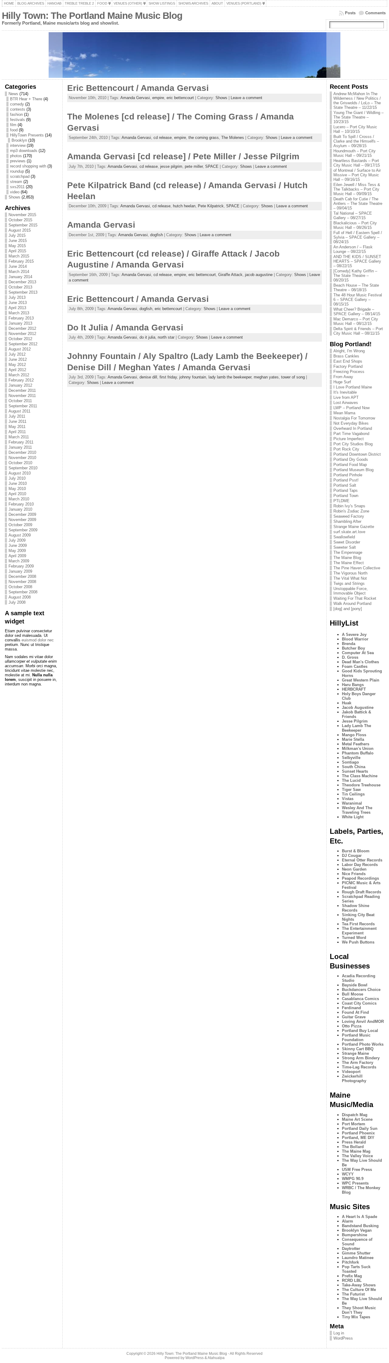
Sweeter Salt (344, 547)
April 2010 (17, 494)
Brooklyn (19, 140)
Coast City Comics (359, 1003)
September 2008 (23, 592)
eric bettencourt (180, 97)
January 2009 (20, 571)
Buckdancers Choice (361, 989)
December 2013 (22, 282)
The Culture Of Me (359, 1289)
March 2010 (19, 499)
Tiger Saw (351, 789)
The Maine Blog (347, 557)
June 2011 (17, 421)
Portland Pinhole (347, 475)
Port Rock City (346, 449)
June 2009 (18, 545)
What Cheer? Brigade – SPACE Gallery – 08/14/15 (356, 311)
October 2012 (20, 338)
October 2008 (20, 587)
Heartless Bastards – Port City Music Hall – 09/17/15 (356, 162)
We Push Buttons (358, 942)
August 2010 (20, 473)
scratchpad (19, 176)
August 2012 (20, 349)
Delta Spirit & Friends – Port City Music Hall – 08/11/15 (358, 331)
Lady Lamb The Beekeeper (356, 728)
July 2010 (17, 478)
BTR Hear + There (26, 99)
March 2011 (19, 437)
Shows (14, 197)
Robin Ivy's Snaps (349, 506)
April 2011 (17, 432)
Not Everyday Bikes (351, 423)
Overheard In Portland (352, 428)
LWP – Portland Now (351, 407)
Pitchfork (350, 1262)
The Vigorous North (350, 573)
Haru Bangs (353, 684)
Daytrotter (351, 1248)
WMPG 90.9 (352, 1178)
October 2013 (20, 287)
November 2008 (22, 581)
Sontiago (350, 762)
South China (353, 766)
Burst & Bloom (356, 851)
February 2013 (21, 318)
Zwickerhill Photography (354, 1078)
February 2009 (21, 566)
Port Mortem (353, 1124)
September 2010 (23, 468)
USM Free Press (357, 1169)
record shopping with (28, 166)
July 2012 (17, 354)
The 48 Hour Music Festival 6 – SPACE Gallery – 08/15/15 (357, 299)
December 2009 (22, 514)
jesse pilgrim (171, 166)
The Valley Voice (357, 1156)
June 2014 (18, 266)
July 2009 (17, 540)
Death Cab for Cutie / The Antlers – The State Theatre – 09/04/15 (357, 203)
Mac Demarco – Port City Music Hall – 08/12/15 (355, 321)
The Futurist (353, 1294)
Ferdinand (351, 1008)
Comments (375, 13)
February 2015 (21, 261)
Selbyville (351, 757)
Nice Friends (354, 873)
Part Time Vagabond (351, 433)
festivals (17, 119)
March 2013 (19, 313)
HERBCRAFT (354, 689)
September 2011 (23, 406)
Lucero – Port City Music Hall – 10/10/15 (355, 129)
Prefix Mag (352, 1276)
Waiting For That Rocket (354, 598)
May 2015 (17, 245)
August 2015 (20, 230)
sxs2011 (17, 187)
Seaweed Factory (348, 516)
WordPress (343, 1338)
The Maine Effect (348, 563)
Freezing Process (348, 371)
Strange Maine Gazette (353, 526)
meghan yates (266, 377)
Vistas (347, 798)
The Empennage (347, 552)
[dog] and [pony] (347, 608)
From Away (343, 376)
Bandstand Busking (360, 1225)
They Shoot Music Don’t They (359, 1310)
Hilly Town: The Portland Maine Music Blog (92, 15)
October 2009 (20, 525)
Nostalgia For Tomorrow (354, 418)
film (13, 124)
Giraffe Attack (230, 274)
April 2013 (17, 307)
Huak (346, 703)
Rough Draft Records (361, 892)
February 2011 (21, 442)
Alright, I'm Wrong (349, 351)
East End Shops (347, 361)
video (14, 192)
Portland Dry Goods (350, 459)
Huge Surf (342, 382)
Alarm (347, 1221)
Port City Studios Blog (353, 444)
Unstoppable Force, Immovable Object (350, 590)
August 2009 (20, 535)
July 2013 (17, 297)
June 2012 (18, 359)
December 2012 (22, 328)
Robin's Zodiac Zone (351, 511)
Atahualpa (216, 1358)
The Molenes (232, 137)
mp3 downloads (23, 150)
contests (17, 109)
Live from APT (346, 397)
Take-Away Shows (359, 1285)
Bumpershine (354, 1235)
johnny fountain (192, 377)
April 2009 (17, 556)
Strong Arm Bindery (361, 1058)
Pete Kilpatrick (211, 206)
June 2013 (18, 302)
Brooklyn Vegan (357, 1230)
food (14, 130)
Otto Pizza (351, 1026)
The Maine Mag (356, 1151)
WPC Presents (355, 1183)
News (13, 93)
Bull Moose (352, 994)
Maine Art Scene (357, 1119)
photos (16, 156)
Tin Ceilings (353, 794)
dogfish (156, 235)
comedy (17, 104)
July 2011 (17, 416)
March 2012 (19, 375)
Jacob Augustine (358, 707)
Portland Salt (344, 485)
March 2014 (19, 271)
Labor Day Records (360, 864)
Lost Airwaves (345, 402)
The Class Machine (359, 776)
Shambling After (347, 521)
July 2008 (17, 602)
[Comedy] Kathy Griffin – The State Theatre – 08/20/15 (355, 275)
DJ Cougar (352, 855)
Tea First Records (358, 924)
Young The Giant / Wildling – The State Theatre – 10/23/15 (358, 117)
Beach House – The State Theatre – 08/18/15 (356, 287)
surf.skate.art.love (349, 532)
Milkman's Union (358, 748)
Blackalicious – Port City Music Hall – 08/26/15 (355, 225)
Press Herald (354, 1142)
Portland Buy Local (360, 1030)
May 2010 (17, 488)
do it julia (147, 337)
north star (166, 337)
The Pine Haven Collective (356, 568)
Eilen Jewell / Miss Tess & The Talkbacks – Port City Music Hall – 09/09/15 (356, 189)
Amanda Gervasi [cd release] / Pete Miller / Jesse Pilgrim (183, 156)
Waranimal (352, 803)
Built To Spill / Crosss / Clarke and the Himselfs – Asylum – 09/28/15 (356, 141)
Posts (350, 13)
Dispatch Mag (354, 1115)
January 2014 (20, 276)
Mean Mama (344, 413)
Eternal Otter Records (362, 860)
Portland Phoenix (358, 1133)
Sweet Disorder (346, 542)
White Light (352, 817)
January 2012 (20, 385)
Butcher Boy (353, 648)
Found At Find (355, 1012)
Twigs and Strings (349, 583)
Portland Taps (345, 490)
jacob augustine (259, 274)
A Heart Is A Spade (359, 1216)
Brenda (348, 643)
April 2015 (17, 251)
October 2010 (20, 463)
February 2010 (21, 504)
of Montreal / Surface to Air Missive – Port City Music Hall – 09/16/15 (357, 175)
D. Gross (350, 657)
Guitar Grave (354, 1017)
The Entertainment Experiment (359, 930)
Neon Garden (354, 869)
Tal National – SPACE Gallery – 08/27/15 (352, 215)
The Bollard (353, 1146)
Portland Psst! (346, 480)
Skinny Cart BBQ (358, 1049)
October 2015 (20, 220)
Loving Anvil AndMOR (363, 1021)
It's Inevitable (345, 392)
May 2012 (17, 364)
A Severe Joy (354, 634)
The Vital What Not (350, 578)
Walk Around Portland (352, 603)
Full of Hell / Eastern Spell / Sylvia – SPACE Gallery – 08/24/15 (357, 237)
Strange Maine (355, 1053)
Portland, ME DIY (358, 1137)
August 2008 (20, 597)
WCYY (348, 1174)
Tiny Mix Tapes (356, 1317)
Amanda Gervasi (135, 97)
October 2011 (20, 401)
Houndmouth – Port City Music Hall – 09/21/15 (354, 153)
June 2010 (18, 483)
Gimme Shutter (356, 1253)
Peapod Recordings (360, 878)
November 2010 (22, 457)
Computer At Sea (358, 652)
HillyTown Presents (27, 135)
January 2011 (20, 447)
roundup (17, 171)
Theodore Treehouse (361, 785)
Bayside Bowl (354, 985)
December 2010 (22, 452)
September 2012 (23, 344)
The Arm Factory (357, 1062)
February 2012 (21, 380)
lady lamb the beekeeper (229, 377)
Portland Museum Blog (353, 470)
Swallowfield (344, 537)
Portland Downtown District (357, 454)
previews (18, 161)
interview (18, 145)
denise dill (148, 377)
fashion (16, 114)
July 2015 (17, 235)
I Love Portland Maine (352, 387)
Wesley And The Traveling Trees (357, 810)
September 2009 (23, 530)
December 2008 (22, 576)
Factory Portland (348, 366)
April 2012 (17, 369)
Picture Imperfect (348, 439)
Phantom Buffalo (358, 753)
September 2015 (23, 225)
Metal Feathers (355, 744)
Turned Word (354, 937)
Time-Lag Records (359, 1067)
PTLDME (341, 501)
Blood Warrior (355, 639)
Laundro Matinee (358, 1257)
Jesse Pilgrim (355, 721)
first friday (168, 377)
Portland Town (345, 495)
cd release (162, 137)
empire (158, 97)
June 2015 (18, 240)
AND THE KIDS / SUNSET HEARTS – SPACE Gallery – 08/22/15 (357, 261)
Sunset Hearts (355, 771)
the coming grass (203, 137)
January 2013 (20, 323)
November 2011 (22, 395)
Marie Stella (353, 739)
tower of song (293, 377)
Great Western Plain (360, 680)
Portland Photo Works (363, 1044)
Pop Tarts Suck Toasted (356, 1269)
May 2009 (17, 550)
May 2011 (17, 426)
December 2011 (22, 390)
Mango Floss (354, 735)
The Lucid (351, 780)
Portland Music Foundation (356, 1037)
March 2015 (19, 256)
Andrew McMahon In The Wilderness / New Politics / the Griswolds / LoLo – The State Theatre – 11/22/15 (357, 100)
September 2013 (23, 292)
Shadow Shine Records (355, 908)
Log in (338, 1333)
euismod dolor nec (38, 640)
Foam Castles (354, 666)
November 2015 (22, 214)
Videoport (351, 1071)
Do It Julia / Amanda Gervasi (125, 327)
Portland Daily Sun (359, 1128)
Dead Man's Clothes (360, 662)
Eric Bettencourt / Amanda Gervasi (138, 88)
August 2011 (19, 411)
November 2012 (22, 333)
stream (16, 181)
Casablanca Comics (360, 998)
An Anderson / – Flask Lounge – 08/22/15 (353, 249)
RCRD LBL (352, 1280)
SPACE (212, 166)
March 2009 (19, 561)
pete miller (194, 166)
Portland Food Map (350, 464)
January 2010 (20, 509)
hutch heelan (184, 206)
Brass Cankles (346, 356)
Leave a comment (246, 97)
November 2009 (22, 519)
